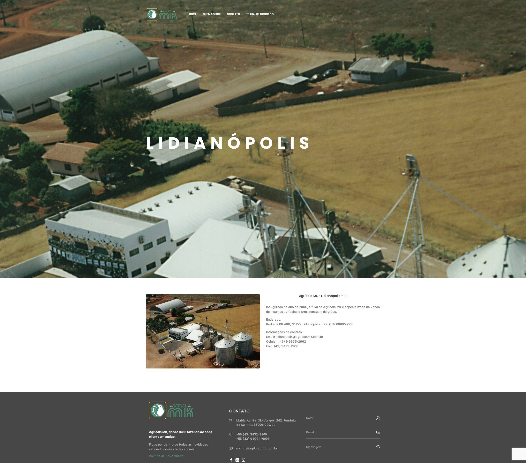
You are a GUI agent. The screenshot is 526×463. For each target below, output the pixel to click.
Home (193, 14)
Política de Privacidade (166, 456)
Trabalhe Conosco (260, 14)
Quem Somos (212, 14)
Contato (233, 14)
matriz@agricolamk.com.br (256, 448)
